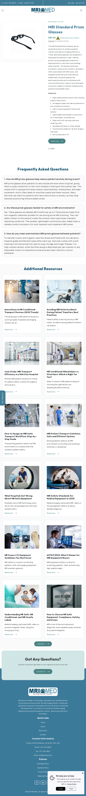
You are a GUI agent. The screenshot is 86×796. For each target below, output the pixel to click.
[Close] (83, 773)
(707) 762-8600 (10, 3)
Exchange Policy (43, 764)
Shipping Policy (43, 776)
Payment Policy (43, 768)
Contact (43, 735)
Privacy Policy (43, 772)
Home (43, 722)
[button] (2, 10)
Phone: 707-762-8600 (43, 747)
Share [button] (52, 149)
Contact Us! (41, 672)
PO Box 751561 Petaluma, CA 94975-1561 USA (43, 743)
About (43, 727)
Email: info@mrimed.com (43, 755)
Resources (43, 731)
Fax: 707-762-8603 (43, 751)
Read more (9, 329)
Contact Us (2, 398)
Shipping (51, 41)
